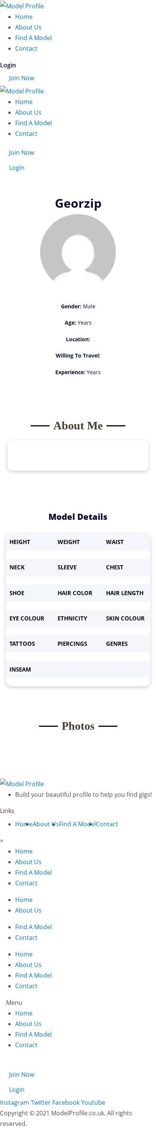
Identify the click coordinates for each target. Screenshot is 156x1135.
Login (8, 65)
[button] (78, 1002)
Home (24, 16)
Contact (26, 48)
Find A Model (33, 38)
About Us (28, 27)
